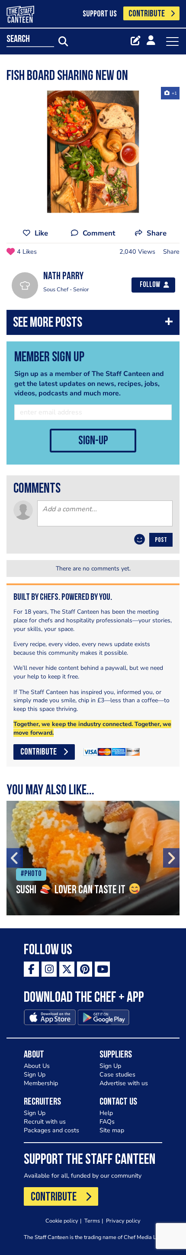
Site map (111, 1130)
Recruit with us (45, 1122)
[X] (66, 969)
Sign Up (34, 1074)
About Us (37, 1066)
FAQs (107, 1122)
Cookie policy (61, 1220)
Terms (92, 1220)
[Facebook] (31, 969)
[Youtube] (102, 969)
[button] (93, 324)
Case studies (117, 1074)
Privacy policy (123, 1220)
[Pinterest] (84, 969)
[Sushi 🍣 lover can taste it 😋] (93, 858)
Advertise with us (123, 1083)
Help (106, 1113)
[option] (93, 152)
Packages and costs (51, 1130)
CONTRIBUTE (146, 14)
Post (161, 540)
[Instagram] (49, 969)
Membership (41, 1083)
